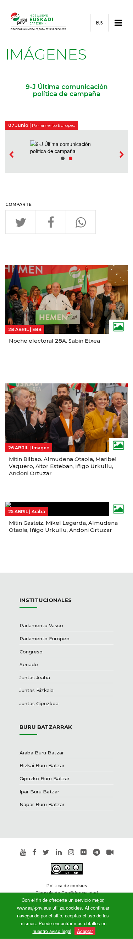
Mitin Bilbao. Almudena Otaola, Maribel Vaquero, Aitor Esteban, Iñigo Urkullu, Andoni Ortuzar (63, 466)
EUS (99, 23)
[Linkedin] (58, 852)
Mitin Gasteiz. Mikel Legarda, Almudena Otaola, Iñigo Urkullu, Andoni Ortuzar (63, 526)
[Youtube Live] (110, 852)
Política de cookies (66, 885)
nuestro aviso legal (52, 931)
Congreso (31, 651)
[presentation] (11, 155)
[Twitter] (46, 852)
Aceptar (85, 931)
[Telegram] (96, 852)
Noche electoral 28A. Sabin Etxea (54, 340)
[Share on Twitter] (20, 222)
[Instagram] (71, 852)
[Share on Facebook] (50, 222)
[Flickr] (83, 852)
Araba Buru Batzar (42, 752)
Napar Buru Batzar (42, 804)
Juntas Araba (35, 677)
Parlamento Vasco (41, 625)
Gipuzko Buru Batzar (45, 778)
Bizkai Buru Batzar (42, 765)
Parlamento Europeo (45, 638)
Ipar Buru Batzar (39, 791)
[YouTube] (22, 852)
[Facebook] (34, 852)
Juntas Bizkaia (37, 690)
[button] (63, 158)
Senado (29, 664)
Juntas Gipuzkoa (39, 703)
